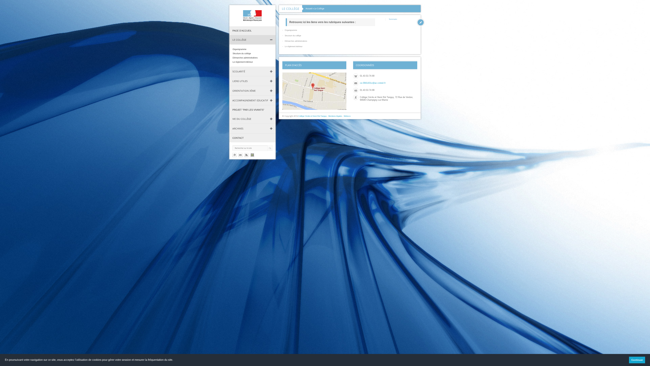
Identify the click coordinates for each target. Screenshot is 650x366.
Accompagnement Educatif (250, 100)
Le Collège (239, 39)
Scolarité (238, 71)
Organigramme (239, 49)
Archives (237, 128)
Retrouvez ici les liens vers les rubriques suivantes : (322, 22)
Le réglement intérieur (243, 62)
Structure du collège (242, 53)
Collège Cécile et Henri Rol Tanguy (312, 116)
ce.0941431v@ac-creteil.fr (373, 83)
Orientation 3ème (244, 90)
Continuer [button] (637, 360)
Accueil (309, 8)
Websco (347, 116)
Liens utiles (240, 81)
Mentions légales (335, 116)
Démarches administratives (245, 58)
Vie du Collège (241, 118)
